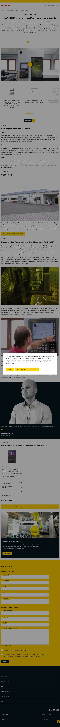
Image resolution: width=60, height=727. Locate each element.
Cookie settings (21, 369)
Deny (9, 369)
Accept (34, 369)
